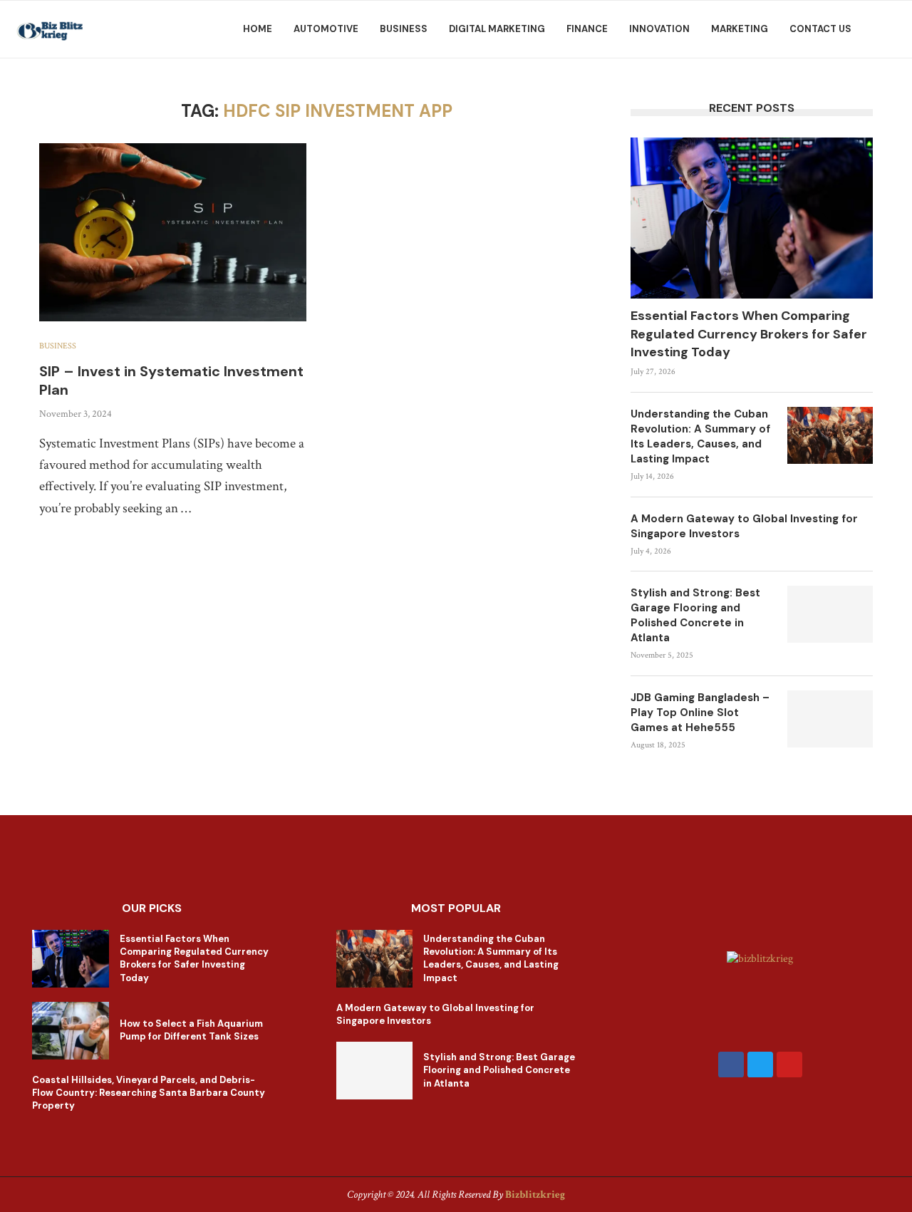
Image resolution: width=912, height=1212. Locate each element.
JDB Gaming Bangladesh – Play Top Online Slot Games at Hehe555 (700, 712)
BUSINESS (404, 29)
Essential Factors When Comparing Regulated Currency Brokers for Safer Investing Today (749, 333)
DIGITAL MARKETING (497, 29)
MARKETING (739, 29)
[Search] (891, 29)
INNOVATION (659, 29)
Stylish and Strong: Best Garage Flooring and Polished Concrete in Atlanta (695, 615)
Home (257, 29)
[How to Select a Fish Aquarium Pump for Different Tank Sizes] (70, 1031)
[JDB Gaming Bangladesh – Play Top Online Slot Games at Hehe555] (830, 718)
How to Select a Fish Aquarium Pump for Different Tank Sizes (191, 1029)
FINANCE (587, 29)
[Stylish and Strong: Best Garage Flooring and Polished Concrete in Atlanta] (830, 614)
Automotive (326, 29)
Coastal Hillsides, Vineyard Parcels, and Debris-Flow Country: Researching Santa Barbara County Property (148, 1093)
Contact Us (820, 29)
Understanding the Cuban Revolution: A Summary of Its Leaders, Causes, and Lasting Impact (700, 436)
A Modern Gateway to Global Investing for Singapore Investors (744, 526)
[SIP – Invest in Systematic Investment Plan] (172, 232)
